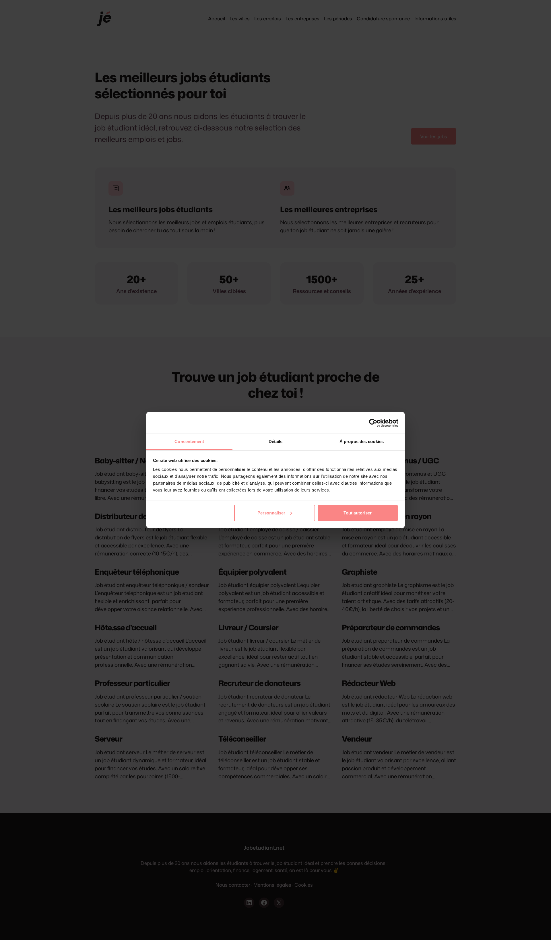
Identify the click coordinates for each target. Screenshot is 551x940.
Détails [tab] (276, 441)
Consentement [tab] (189, 441)
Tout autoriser (358, 512)
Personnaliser (271, 512)
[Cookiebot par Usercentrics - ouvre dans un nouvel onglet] (373, 423)
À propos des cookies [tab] (361, 441)
